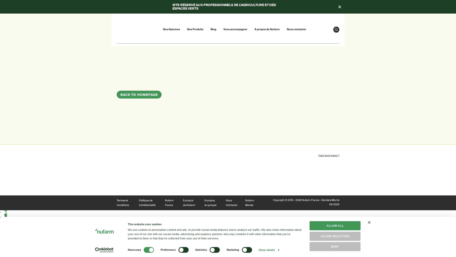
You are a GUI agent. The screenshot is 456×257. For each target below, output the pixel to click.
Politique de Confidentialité (147, 202)
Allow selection (335, 236)
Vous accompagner (235, 29)
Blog (213, 29)
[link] (125, 29)
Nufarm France (169, 202)
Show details (267, 249)
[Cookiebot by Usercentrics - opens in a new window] (104, 250)
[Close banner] (369, 225)
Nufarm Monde (249, 202)
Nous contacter (296, 29)
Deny (335, 246)
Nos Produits (195, 29)
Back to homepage (139, 95)
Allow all (335, 225)
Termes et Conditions (123, 202)
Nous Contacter (231, 202)
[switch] (183, 250)
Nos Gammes (171, 29)
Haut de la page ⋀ (328, 155)
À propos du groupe (210, 202)
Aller (336, 30)
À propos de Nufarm (267, 29)
